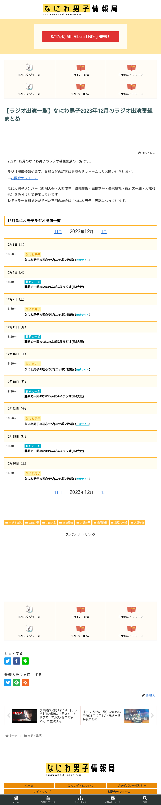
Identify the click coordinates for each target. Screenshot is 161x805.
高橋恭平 (85, 522)
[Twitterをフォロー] (7, 682)
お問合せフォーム (24, 177)
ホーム (29, 785)
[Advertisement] (80, 136)
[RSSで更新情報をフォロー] (25, 682)
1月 (104, 231)
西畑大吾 (34, 522)
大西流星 (51, 522)
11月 (58, 231)
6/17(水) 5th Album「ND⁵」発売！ (80, 36)
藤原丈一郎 (120, 522)
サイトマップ (42, 791)
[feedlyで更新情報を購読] (16, 682)
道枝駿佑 (68, 522)
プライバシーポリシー (132, 785)
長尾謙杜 (102, 522)
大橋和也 (139, 522)
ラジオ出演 (15, 522)
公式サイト (82, 260)
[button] (148, 637)
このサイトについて (80, 785)
